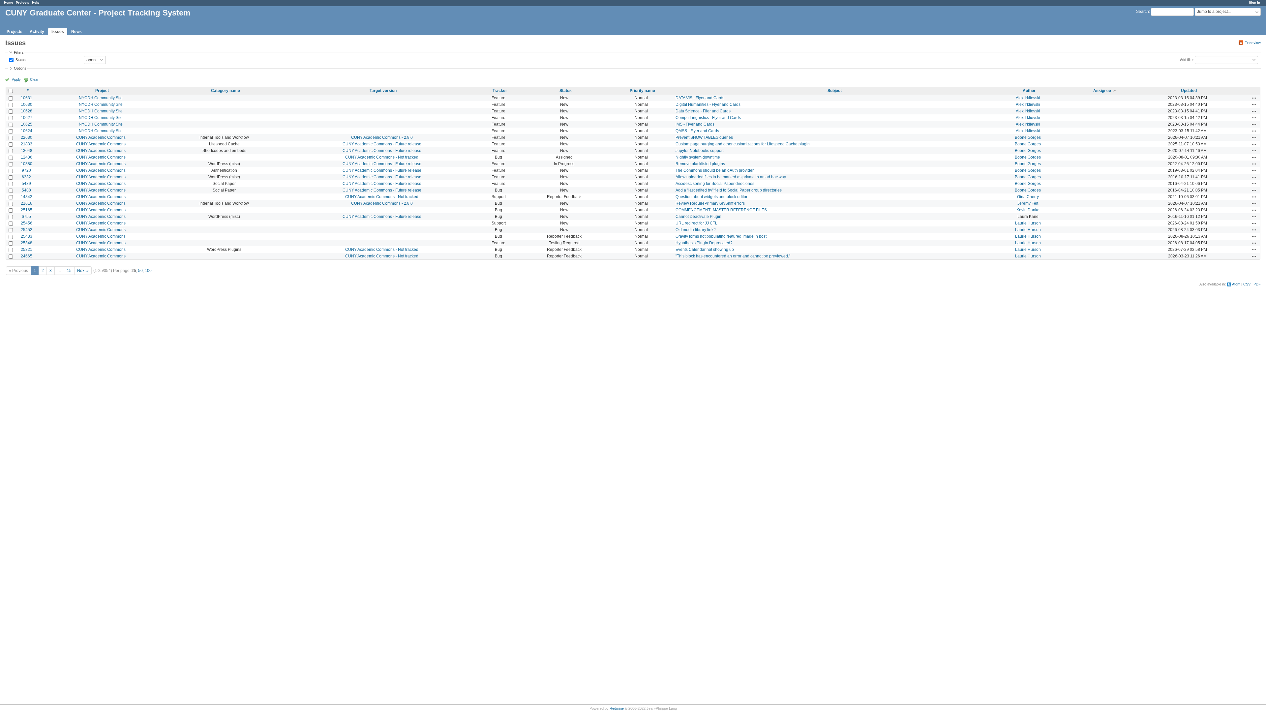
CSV (1247, 284)
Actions (1254, 98)
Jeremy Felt (1027, 203)
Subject (835, 90)
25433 (26, 236)
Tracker (500, 90)
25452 (26, 229)
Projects (22, 2)
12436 (26, 157)
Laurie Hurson (1028, 223)
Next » (83, 270)
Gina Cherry (1028, 196)
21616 (26, 203)
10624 (26, 131)
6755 (26, 216)
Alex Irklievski (1028, 98)
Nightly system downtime (698, 157)
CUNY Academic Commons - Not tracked (381, 157)
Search (1142, 11)
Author (1029, 90)
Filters (19, 52)
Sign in (1254, 2)
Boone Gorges (1028, 137)
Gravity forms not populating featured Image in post (721, 236)
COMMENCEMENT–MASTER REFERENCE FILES (721, 210)
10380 (26, 164)
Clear (34, 79)
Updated (1189, 90)
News (76, 31)
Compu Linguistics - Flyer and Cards (708, 117)
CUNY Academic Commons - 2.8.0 (382, 137)
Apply (16, 79)
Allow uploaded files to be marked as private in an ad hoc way (731, 177)
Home (8, 2)
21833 (26, 144)
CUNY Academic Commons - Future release (382, 144)
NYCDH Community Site (101, 98)
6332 (26, 177)
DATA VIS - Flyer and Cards (700, 98)
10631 (26, 98)
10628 (26, 111)
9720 (26, 170)
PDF (1257, 284)
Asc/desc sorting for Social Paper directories (715, 183)
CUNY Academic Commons (101, 137)
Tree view (1253, 42)
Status (20, 59)
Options (20, 68)
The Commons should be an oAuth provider (715, 170)
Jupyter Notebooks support (700, 150)
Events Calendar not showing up (705, 249)
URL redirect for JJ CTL (696, 223)
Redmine (617, 708)
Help (35, 2)
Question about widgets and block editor (711, 196)
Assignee (1102, 90)
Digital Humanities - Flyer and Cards (708, 104)
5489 (26, 183)
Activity (37, 31)
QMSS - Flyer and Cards (697, 131)
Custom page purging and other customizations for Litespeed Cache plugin (743, 144)
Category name (225, 90)
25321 (26, 249)
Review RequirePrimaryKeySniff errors (710, 203)
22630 (26, 137)
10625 (26, 124)
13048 (26, 150)
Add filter (1187, 59)
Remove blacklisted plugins (700, 164)
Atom (1236, 284)
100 (148, 270)
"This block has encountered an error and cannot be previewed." (733, 256)
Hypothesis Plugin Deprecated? (704, 243)
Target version (383, 90)
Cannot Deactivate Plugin (698, 216)
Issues (57, 31)
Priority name (642, 90)
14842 (26, 196)
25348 (26, 243)
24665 (26, 256)
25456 (26, 223)
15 (69, 270)
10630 (26, 104)
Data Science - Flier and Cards (703, 111)
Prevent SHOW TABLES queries (704, 137)
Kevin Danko (1028, 210)
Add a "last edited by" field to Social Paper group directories (729, 190)
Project (102, 90)
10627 (26, 117)
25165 (26, 210)
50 (140, 270)
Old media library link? (696, 229)
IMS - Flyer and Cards (695, 124)
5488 (26, 190)
